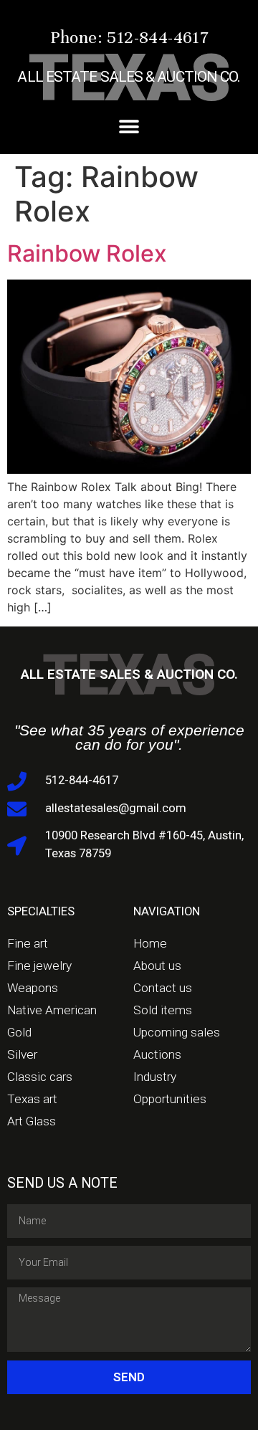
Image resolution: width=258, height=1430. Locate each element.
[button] (129, 126)
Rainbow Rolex (87, 253)
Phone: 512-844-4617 (129, 37)
